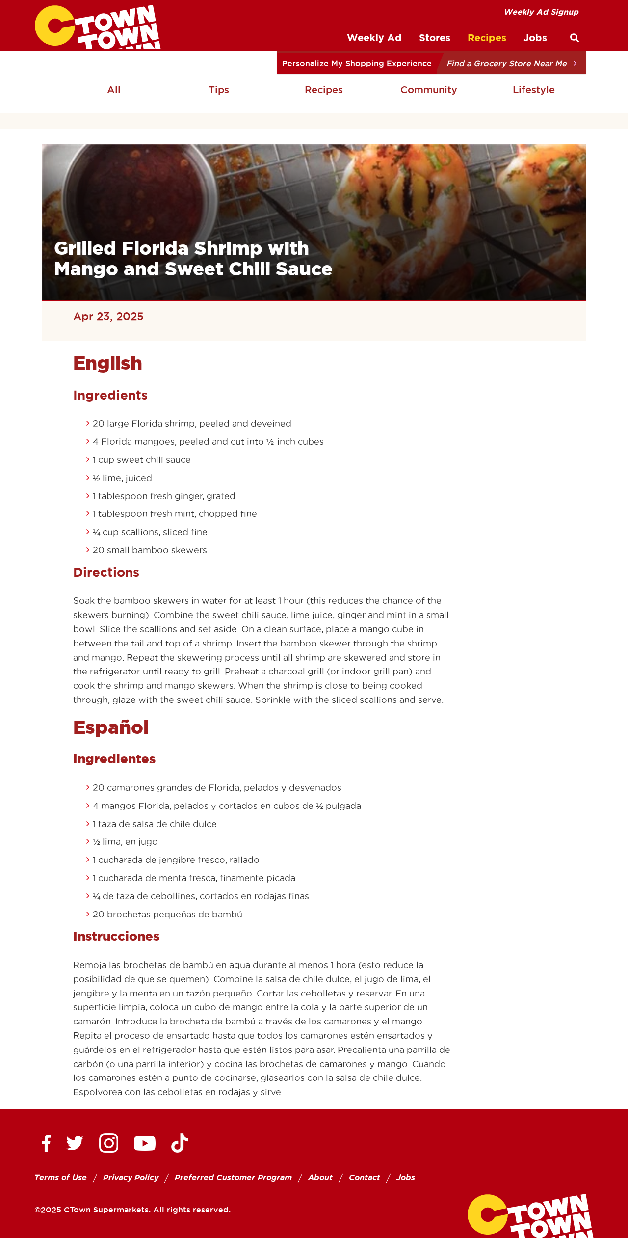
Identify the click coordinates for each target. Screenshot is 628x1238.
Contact (364, 1177)
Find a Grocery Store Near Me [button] (506, 63)
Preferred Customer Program (233, 1177)
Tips (219, 89)
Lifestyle (534, 89)
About (320, 1177)
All (114, 89)
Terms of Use (60, 1177)
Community (428, 89)
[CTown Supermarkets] (98, 27)
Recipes (324, 89)
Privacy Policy (130, 1177)
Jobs (405, 1177)
